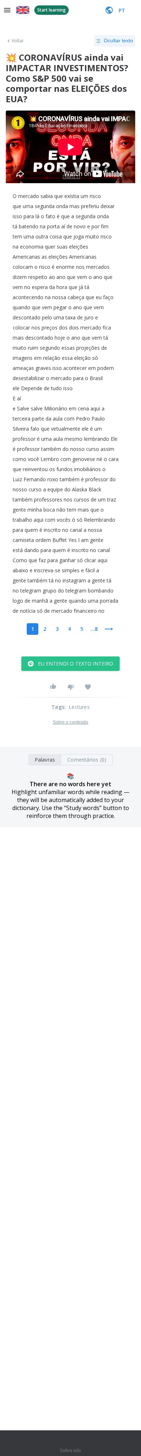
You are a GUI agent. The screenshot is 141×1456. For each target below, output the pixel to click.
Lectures (79, 706)
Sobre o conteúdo (71, 722)
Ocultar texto (118, 40)
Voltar (18, 41)
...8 (94, 628)
